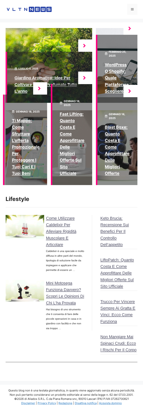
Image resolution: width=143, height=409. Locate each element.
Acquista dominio (110, 403)
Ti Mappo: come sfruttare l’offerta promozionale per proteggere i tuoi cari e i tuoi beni (26, 147)
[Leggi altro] (85, 45)
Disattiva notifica (86, 403)
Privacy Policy (47, 403)
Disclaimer (28, 403)
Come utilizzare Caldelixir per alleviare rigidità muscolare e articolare (61, 231)
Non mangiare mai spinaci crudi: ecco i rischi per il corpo (118, 343)
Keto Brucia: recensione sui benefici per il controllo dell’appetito (114, 231)
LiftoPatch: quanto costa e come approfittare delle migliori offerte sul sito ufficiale (117, 273)
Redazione (65, 403)
